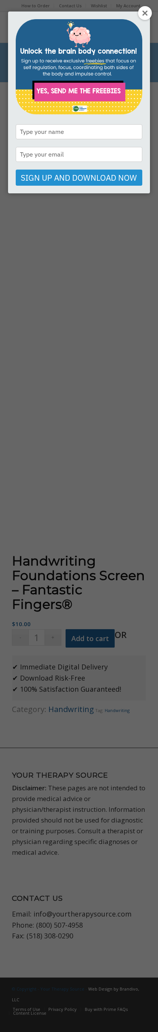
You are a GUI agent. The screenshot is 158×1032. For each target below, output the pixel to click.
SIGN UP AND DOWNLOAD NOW (79, 177)
